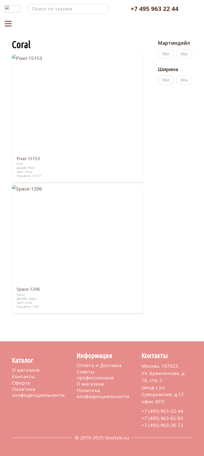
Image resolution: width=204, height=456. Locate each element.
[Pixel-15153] (78, 118)
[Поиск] (104, 9)
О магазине (26, 370)
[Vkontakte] (14, 405)
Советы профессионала (95, 374)
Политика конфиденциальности (38, 392)
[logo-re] (13, 8)
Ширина (168, 69)
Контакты (23, 376)
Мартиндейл (174, 43)
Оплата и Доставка (99, 365)
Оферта (21, 383)
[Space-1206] (78, 249)
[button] (8, 23)
